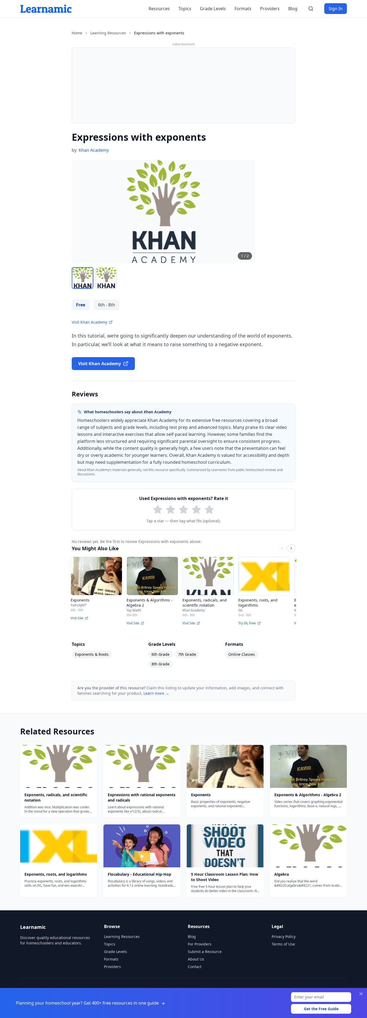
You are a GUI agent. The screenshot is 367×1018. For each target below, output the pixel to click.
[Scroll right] (291, 548)
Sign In (336, 9)
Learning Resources (108, 32)
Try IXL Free (247, 623)
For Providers (199, 944)
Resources (159, 9)
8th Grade (161, 663)
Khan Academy (94, 150)
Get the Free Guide (321, 1008)
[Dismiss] (361, 994)
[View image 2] (106, 278)
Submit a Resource (205, 951)
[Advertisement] (183, 85)
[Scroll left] (282, 548)
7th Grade (187, 654)
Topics (184, 9)
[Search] (311, 8)
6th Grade (161, 654)
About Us (196, 959)
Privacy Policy (284, 936)
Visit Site (77, 618)
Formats (243, 9)
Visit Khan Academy (89, 322)
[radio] (158, 510)
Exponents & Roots (92, 654)
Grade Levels (213, 9)
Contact (195, 966)
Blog (292, 9)
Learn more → (156, 693)
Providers (270, 9)
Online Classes (241, 654)
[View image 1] (82, 278)
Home (77, 32)
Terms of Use (283, 944)
